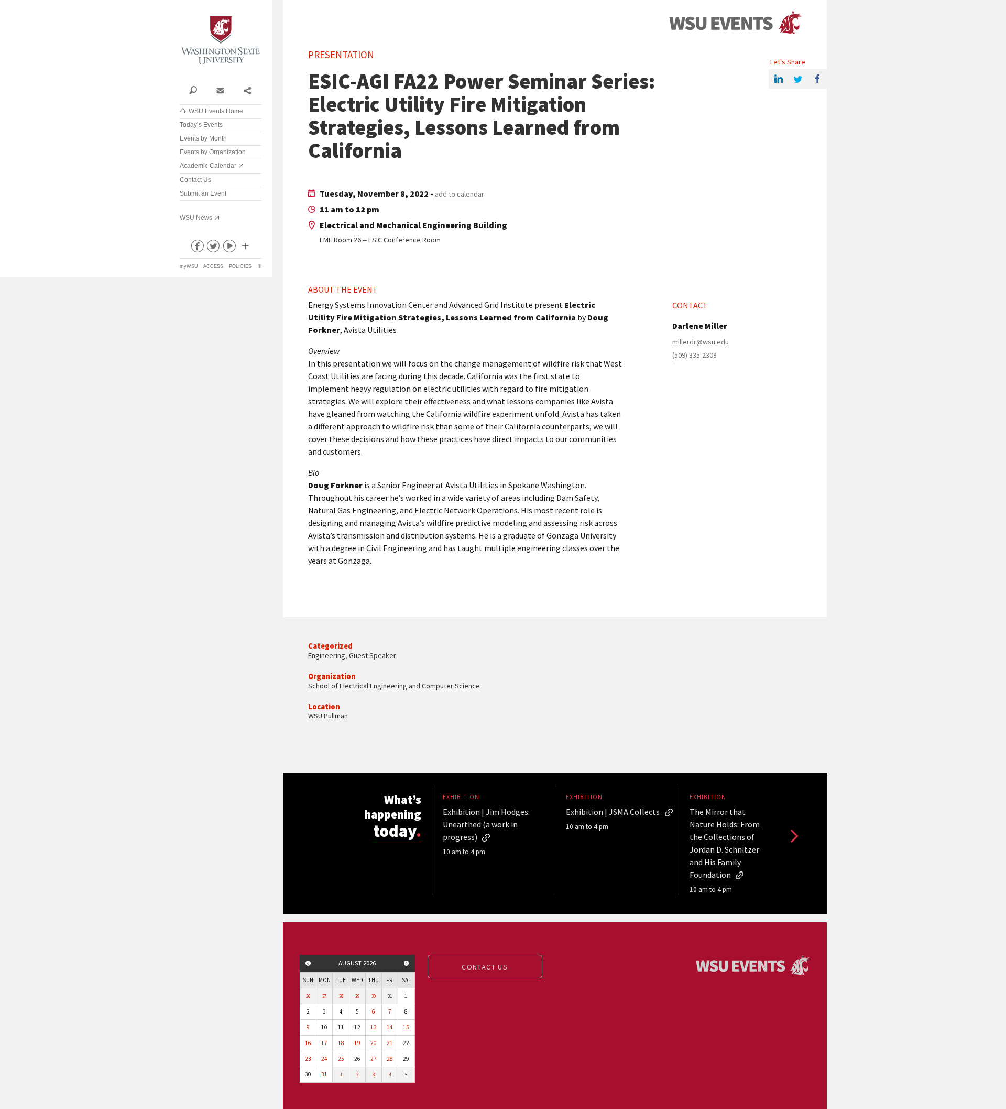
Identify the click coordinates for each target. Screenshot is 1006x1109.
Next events (793, 835)
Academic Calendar (208, 165)
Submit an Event (203, 193)
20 (373, 1043)
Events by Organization (213, 152)
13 (373, 1027)
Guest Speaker (372, 655)
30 (373, 996)
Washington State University (220, 40)
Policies (240, 266)
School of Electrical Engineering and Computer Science (394, 686)
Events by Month (203, 138)
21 (390, 1043)
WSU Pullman (328, 715)
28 (341, 996)
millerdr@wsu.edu (700, 342)
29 (357, 996)
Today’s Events (201, 124)
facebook (196, 248)
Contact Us (195, 180)
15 (406, 1027)
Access (213, 266)
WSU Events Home (216, 111)
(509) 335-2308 (694, 355)
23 (308, 1058)
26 (308, 996)
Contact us (485, 967)
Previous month (308, 963)
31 (324, 1074)
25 (341, 1058)
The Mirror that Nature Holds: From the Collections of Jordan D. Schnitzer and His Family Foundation (725, 843)
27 (324, 996)
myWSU (189, 266)
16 (308, 1043)
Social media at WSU (244, 248)
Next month (406, 963)
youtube (229, 248)
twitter (212, 248)
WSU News (196, 217)
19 (357, 1043)
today (397, 831)
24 (324, 1058)
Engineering (326, 655)
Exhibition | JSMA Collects (613, 811)
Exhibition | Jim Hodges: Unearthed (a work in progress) (486, 824)
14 (390, 1027)
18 (341, 1043)
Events (735, 22)
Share (247, 89)
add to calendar (459, 194)
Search (193, 89)
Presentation (341, 54)
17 (324, 1043)
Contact (219, 89)
